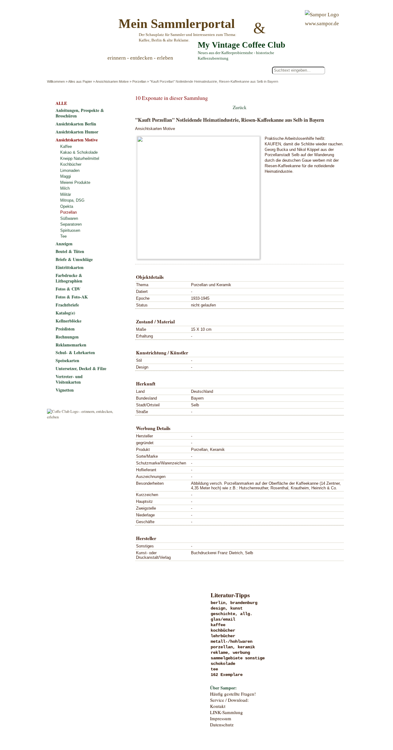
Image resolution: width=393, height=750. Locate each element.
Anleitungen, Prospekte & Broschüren (80, 113)
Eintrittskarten (70, 267)
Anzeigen (64, 243)
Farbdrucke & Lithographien (69, 278)
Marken (97, 628)
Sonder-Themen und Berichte (97, 678)
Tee (63, 236)
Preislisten (65, 329)
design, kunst (227, 608)
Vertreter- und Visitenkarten (69, 379)
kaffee (218, 624)
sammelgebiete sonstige (238, 658)
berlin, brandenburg (234, 602)
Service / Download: (229, 700)
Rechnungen (67, 337)
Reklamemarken (71, 344)
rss (339, 720)
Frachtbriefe (67, 305)
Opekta (66, 206)
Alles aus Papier (80, 81)
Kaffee (66, 146)
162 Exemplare (227, 674)
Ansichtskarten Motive (112, 81)
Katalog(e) (65, 313)
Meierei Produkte (75, 182)
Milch (65, 188)
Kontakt (217, 706)
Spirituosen (70, 230)
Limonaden (70, 170)
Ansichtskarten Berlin (76, 123)
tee (214, 669)
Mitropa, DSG (72, 200)
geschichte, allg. (231, 613)
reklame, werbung (230, 652)
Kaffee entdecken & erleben (97, 691)
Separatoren (71, 224)
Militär (65, 194)
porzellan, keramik (233, 647)
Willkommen (56, 81)
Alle (73, 70)
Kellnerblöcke (68, 321)
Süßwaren (69, 218)
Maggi (65, 176)
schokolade (223, 663)
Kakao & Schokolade (79, 152)
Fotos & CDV (68, 289)
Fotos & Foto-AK (72, 297)
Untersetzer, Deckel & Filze (81, 368)
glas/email (223, 619)
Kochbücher (70, 164)
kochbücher (223, 630)
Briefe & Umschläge (74, 259)
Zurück (240, 107)
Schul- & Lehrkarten (75, 352)
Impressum (220, 718)
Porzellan (139, 81)
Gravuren (97, 615)
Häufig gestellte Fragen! (233, 694)
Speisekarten (67, 360)
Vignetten (65, 390)
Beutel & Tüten (70, 251)
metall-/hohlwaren (231, 641)
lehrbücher (223, 636)
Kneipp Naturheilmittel (79, 158)
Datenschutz (222, 724)
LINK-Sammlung (226, 712)
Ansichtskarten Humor (77, 131)
